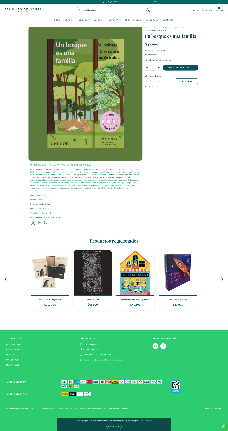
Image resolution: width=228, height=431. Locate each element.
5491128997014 (90, 344)
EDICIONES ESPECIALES (171, 28)
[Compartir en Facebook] (33, 224)
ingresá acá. (102, 409)
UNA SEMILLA (12, 355)
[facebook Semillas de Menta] (7, 2)
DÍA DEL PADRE (13, 360)
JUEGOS (98, 20)
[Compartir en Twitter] (39, 224)
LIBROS (69, 20)
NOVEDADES (152, 20)
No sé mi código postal (153, 86)
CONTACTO (168, 20)
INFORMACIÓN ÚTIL (14, 344)
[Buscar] (148, 10)
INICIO (57, 20)
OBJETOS (83, 20)
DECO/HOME (115, 20)
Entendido (114, 426)
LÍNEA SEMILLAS (133, 20)
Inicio (147, 28)
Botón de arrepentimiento (119, 409)
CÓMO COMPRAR (13, 349)
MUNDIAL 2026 (12, 365)
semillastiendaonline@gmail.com (97, 355)
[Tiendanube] (213, 409)
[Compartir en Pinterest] (45, 224)
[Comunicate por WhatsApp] (224, 427)
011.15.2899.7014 (90, 349)
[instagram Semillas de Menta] (4, 2)
